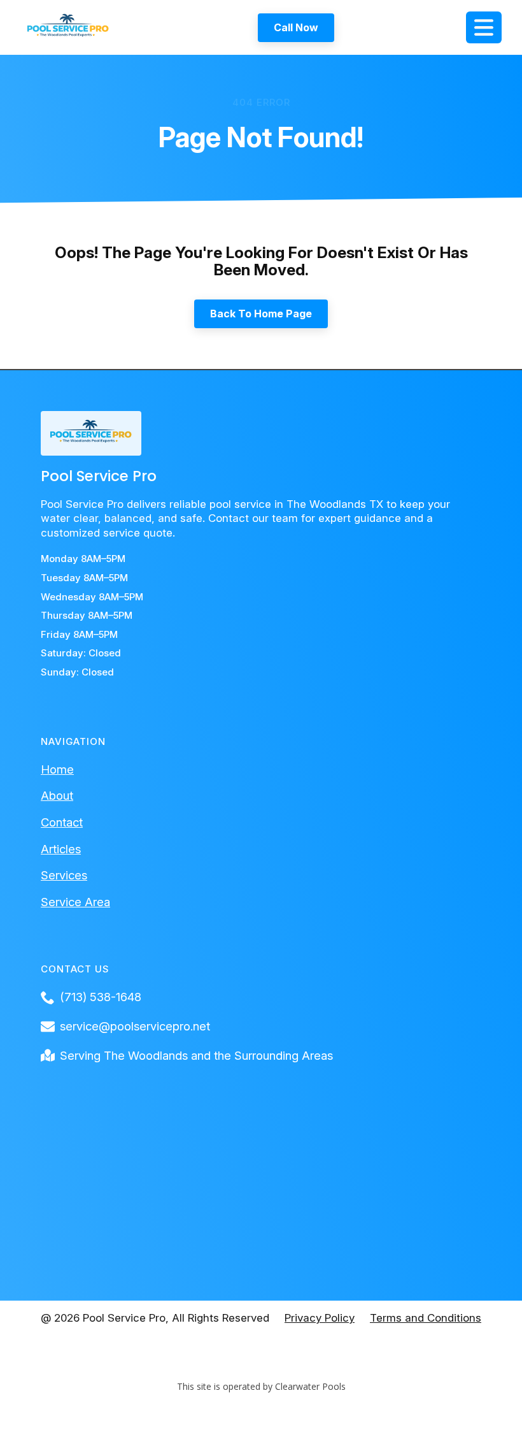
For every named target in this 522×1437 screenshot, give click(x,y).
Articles (61, 849)
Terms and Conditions (425, 1317)
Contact (62, 822)
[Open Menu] (484, 27)
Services (64, 875)
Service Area (75, 902)
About (57, 795)
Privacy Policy (320, 1317)
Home (57, 769)
